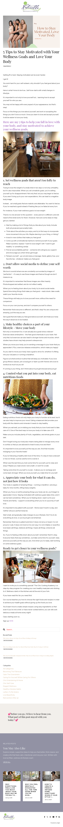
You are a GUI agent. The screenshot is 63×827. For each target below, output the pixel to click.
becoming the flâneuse (12, 671)
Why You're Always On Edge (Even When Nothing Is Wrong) (19, 638)
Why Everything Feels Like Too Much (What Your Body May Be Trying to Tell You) (25, 647)
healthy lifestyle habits (12, 689)
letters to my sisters (11, 692)
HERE (11, 621)
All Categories (8, 669)
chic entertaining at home (13, 680)
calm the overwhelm (8, 640)
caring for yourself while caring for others (19, 677)
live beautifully (9, 695)
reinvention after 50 (11, 698)
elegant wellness (7, 66)
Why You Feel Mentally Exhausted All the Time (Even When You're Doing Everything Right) (28, 655)
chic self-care (8, 683)
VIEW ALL (6, 762)
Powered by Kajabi (55, 823)
